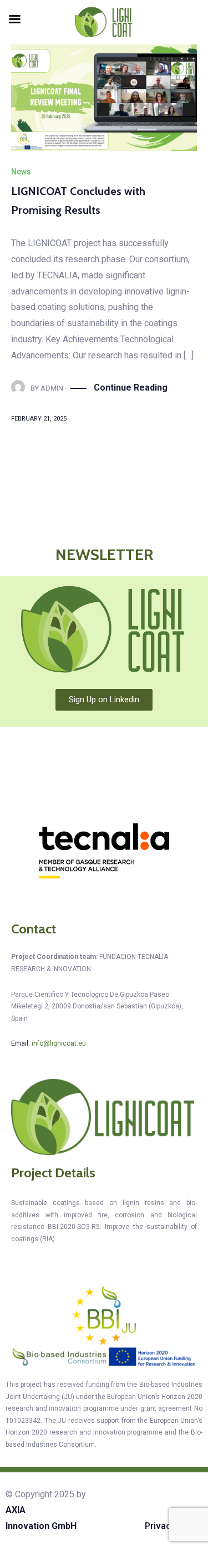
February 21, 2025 (39, 418)
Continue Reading (131, 387)
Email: (48, 1043)
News (21, 171)
